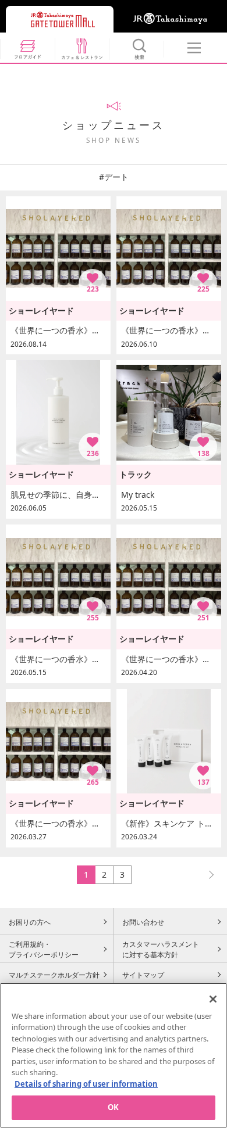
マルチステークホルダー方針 (54, 974)
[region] (113, 1055)
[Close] (213, 999)
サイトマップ (143, 974)
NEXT (206, 874)
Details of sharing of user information (86, 1084)
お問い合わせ (143, 921)
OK (113, 1107)
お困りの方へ (30, 921)
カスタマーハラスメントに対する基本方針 (160, 949)
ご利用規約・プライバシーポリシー (44, 949)
